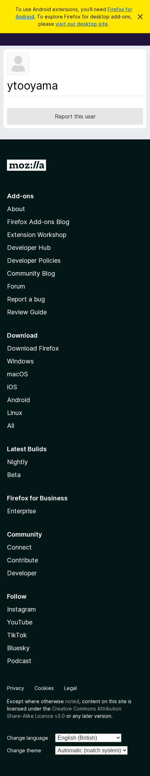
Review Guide (27, 312)
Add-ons (20, 196)
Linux (14, 412)
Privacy (15, 688)
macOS (17, 374)
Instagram (21, 609)
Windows (20, 361)
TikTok (17, 635)
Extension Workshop (36, 234)
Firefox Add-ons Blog (38, 221)
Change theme (24, 750)
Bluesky (18, 648)
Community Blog (31, 273)
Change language (27, 738)
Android (18, 400)
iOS (12, 387)
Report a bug (26, 299)
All (10, 425)
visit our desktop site (81, 24)
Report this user (75, 116)
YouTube (19, 622)
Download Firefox (33, 348)
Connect (19, 547)
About (16, 209)
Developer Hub (29, 247)
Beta (14, 474)
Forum (16, 286)
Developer (22, 573)
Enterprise (21, 511)
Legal (70, 688)
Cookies (44, 688)
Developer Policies (34, 260)
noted (72, 701)
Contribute (22, 560)
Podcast (19, 660)
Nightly (17, 462)
